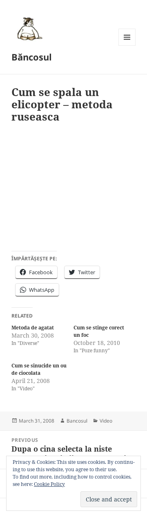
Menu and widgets (127, 45)
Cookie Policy (49, 484)
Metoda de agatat (32, 327)
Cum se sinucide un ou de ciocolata (39, 369)
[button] (28, 28)
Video (106, 420)
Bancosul (77, 420)
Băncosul (31, 57)
